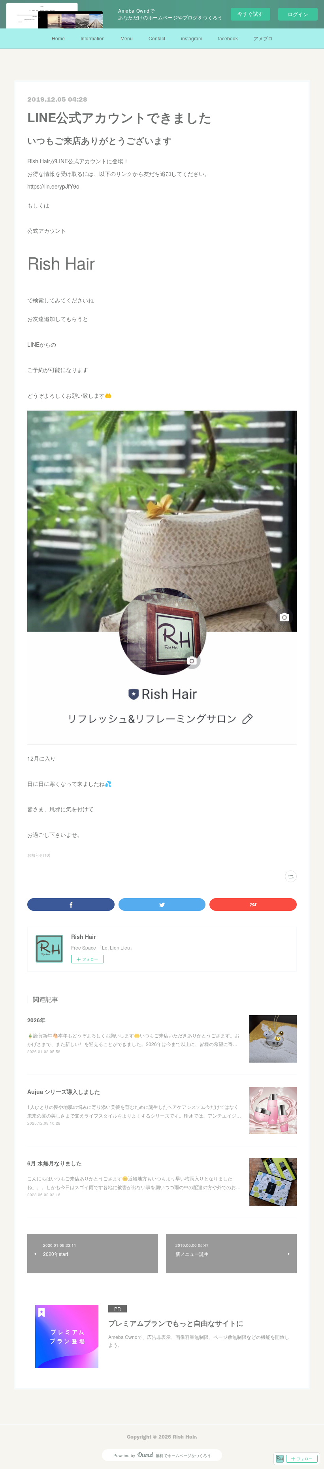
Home (58, 38)
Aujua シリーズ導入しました (63, 1091)
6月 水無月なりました (54, 1163)
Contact (157, 38)
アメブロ (263, 38)
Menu (127, 38)
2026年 (36, 1020)
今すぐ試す (250, 13)
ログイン (298, 14)
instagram (191, 38)
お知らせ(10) (38, 855)
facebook (228, 38)
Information (93, 38)
